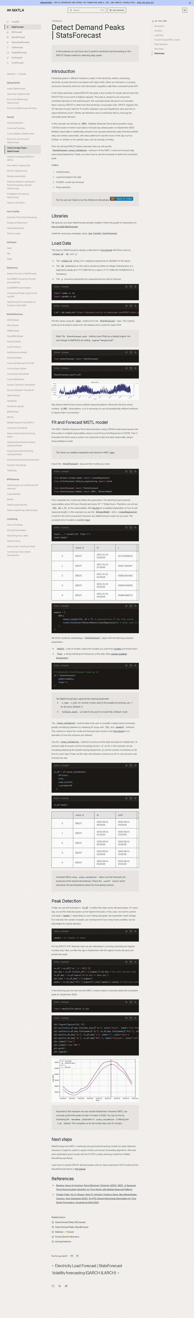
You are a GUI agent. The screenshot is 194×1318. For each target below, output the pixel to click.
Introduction (159, 26)
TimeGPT (16, 22)
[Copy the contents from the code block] (131, 286)
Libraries (158, 31)
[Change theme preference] (184, 10)
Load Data (158, 35)
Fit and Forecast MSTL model (167, 40)
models (117, 648)
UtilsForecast (17, 47)
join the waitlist (145, 3)
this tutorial (118, 731)
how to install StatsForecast (65, 226)
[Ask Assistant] (135, 286)
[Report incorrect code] (126, 286)
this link (95, 508)
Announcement (46, 3)
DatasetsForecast (19, 52)
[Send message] (119, 1289)
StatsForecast (18, 27)
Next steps (159, 49)
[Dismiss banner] (190, 3)
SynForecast (17, 58)
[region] (95, 572)
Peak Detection (160, 44)
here (112, 452)
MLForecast (17, 32)
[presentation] (95, 312)
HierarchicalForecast (20, 42)
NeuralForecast (18, 37)
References (159, 53)
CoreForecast (18, 63)
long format (106, 250)
